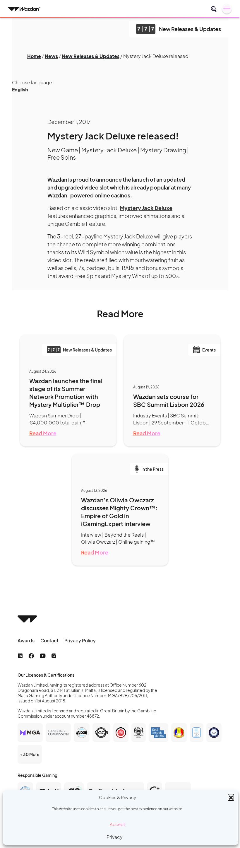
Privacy (115, 837)
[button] (231, 797)
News (51, 56)
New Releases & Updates (90, 56)
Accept (117, 824)
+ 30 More (30, 754)
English (20, 89)
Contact (49, 640)
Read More (42, 433)
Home (34, 56)
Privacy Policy (80, 640)
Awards (26, 640)
